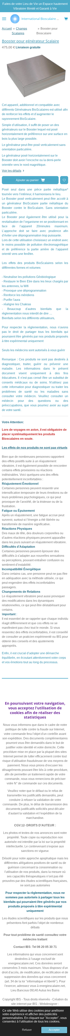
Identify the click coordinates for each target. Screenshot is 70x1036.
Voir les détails (11, 170)
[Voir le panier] (66, 18)
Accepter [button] (54, 1029)
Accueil (7, 28)
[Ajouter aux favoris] (64, 180)
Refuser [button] (27, 1029)
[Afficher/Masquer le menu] (4, 18)
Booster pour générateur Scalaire (30, 41)
